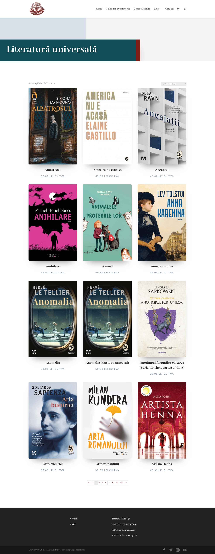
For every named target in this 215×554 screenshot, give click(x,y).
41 (117, 483)
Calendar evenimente (118, 9)
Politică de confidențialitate (124, 524)
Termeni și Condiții (121, 519)
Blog (156, 9)
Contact (169, 9)
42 (121, 483)
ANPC (72, 524)
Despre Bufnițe (142, 9)
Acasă (99, 9)
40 (113, 483)
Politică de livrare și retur (123, 530)
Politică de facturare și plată (124, 535)
